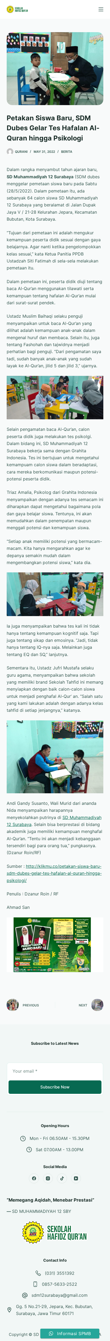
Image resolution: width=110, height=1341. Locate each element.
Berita (66, 152)
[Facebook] (34, 1178)
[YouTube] (76, 1178)
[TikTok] (62, 1178)
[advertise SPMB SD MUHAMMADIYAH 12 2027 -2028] (55, 944)
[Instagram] (48, 1178)
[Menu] (101, 9)
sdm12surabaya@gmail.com (60, 1295)
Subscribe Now (54, 1087)
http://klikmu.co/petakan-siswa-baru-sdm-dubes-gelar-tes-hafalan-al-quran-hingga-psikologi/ (54, 873)
